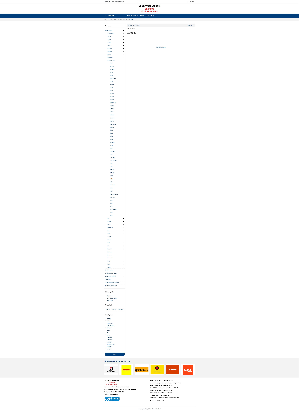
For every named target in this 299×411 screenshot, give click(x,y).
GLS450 (112, 96)
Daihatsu (110, 252)
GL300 (111, 139)
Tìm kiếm (191, 1)
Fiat (108, 246)
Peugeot (110, 51)
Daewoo (110, 255)
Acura (109, 267)
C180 (111, 212)
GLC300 (112, 115)
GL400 (111, 133)
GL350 (111, 136)
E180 (111, 166)
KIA (108, 230)
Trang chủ (129, 15)
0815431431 (108, 1)
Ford (109, 242)
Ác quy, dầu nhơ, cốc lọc (111, 285)
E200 (111, 163)
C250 (111, 200)
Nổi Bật (108, 309)
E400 (111, 148)
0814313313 (121, 392)
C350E (111, 176)
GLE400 (112, 112)
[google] (160, 401)
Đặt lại (114, 354)
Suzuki (109, 42)
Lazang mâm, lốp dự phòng (112, 282)
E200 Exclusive (113, 160)
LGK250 (112, 84)
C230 (111, 206)
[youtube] (163, 401)
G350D (111, 145)
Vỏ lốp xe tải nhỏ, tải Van (111, 273)
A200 (111, 215)
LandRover (110, 227)
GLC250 (112, 118)
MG (108, 218)
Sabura (109, 45)
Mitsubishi (110, 57)
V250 (111, 63)
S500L (111, 72)
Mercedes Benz (121, 19)
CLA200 (112, 172)
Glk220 (111, 90)
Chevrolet (110, 258)
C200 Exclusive (113, 209)
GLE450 (112, 109)
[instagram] (162, 401)
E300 (111, 154)
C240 (111, 203)
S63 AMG (112, 69)
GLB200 (112, 127)
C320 (111, 182)
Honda (109, 239)
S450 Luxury (113, 78)
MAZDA (109, 221)
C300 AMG (112, 185)
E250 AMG (112, 157)
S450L (111, 75)
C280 (111, 191)
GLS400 (112, 99)
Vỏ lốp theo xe (113, 19)
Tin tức (147, 15)
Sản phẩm (111, 15)
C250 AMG (112, 197)
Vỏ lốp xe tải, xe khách (110, 276)
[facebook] (156, 401)
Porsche (110, 48)
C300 (111, 188)
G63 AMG (112, 142)
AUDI (109, 264)
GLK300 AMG (113, 102)
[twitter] (158, 401)
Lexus (109, 224)
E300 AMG (112, 151)
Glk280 (111, 87)
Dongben (110, 249)
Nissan (109, 54)
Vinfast (109, 36)
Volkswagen (111, 33)
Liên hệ (152, 15)
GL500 (111, 130)
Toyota (109, 39)
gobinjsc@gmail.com (119, 1)
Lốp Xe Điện (108, 279)
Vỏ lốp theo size (109, 270)
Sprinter (112, 66)
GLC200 (112, 121)
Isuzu (109, 233)
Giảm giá (114, 309)
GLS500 (112, 93)
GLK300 (112, 106)
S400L (111, 81)
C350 (127, 19)
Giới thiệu (135, 15)
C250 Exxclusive (114, 194)
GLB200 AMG (113, 124)
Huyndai (110, 236)
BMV (109, 261)
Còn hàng (121, 309)
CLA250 (112, 169)
